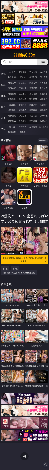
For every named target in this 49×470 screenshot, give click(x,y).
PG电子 (12, 72)
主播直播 (33, 88)
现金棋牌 (33, 77)
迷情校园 (12, 120)
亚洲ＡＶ (12, 83)
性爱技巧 (44, 120)
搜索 (43, 62)
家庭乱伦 (22, 116)
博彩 (3, 74)
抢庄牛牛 (44, 77)
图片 (3, 107)
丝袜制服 (22, 88)
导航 (3, 128)
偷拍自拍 (22, 94)
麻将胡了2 (12, 77)
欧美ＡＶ (33, 83)
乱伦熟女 (33, 98)
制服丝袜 (12, 98)
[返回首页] (45, 464)
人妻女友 (33, 116)
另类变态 (44, 98)
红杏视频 (12, 131)
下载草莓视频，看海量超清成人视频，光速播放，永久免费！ (24, 259)
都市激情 (12, 116)
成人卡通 (33, 94)
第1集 (5, 268)
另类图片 (44, 109)
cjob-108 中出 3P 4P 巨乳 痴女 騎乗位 (19, 272)
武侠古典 (44, 116)
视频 (3, 85)
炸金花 (22, 77)
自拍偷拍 (22, 83)
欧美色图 (33, 105)
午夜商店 (22, 127)
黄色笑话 (33, 120)
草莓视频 (33, 127)
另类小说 (22, 120)
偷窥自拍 (12, 105)
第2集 (15, 268)
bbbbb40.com (24, 55)
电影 (3, 96)
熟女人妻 (12, 88)
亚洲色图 (22, 105)
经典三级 (22, 98)
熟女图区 (33, 109)
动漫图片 (44, 105)
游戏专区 (44, 72)
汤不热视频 (43, 127)
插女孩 (12, 127)
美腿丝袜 (12, 109)
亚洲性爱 (12, 94)
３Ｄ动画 (44, 83)
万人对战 (33, 72)
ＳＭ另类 (44, 88)
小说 (3, 118)
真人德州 (22, 72)
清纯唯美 (22, 109)
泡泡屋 (22, 131)
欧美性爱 (44, 94)
